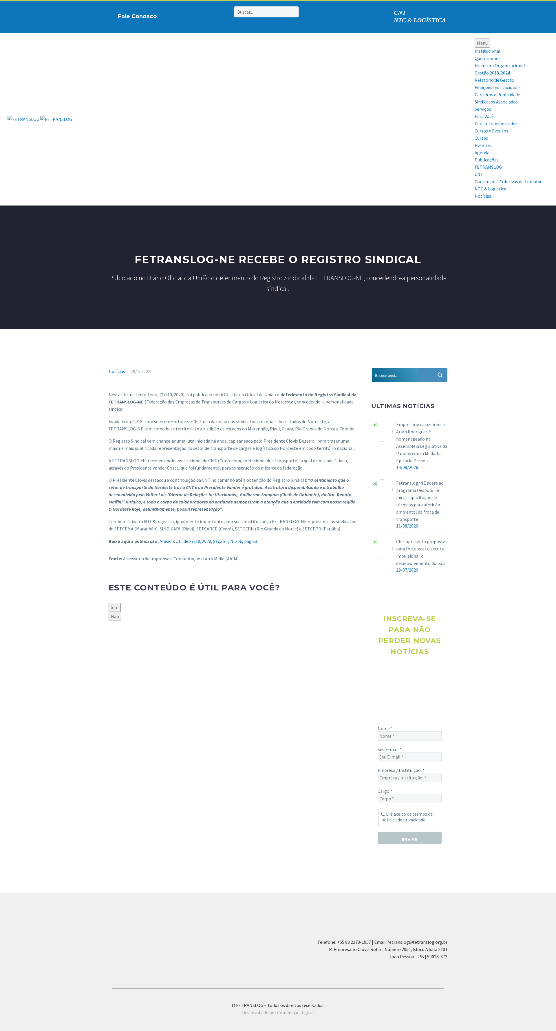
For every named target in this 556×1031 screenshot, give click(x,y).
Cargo (385, 791)
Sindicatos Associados (496, 102)
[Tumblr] (137, 640)
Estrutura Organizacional (500, 65)
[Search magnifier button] (440, 375)
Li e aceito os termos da (407, 817)
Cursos (481, 138)
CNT (400, 12)
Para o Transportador (496, 123)
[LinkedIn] (146, 640)
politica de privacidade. (403, 820)
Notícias (483, 196)
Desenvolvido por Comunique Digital (278, 1012)
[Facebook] (189, 15)
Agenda (482, 152)
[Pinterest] (207, 15)
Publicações (487, 160)
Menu (482, 43)
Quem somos (488, 58)
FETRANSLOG (488, 167)
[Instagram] (198, 15)
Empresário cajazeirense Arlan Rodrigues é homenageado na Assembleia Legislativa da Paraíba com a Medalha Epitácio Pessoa (421, 442)
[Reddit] (154, 640)
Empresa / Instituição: (401, 770)
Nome (385, 728)
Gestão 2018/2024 (492, 73)
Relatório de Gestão (494, 80)
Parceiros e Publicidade (497, 94)
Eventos (483, 145)
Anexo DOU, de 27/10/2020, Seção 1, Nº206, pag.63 (208, 541)
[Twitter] (120, 640)
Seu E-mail (390, 749)
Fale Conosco (137, 16)
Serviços (483, 109)
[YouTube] (216, 15)
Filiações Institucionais (498, 87)
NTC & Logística (490, 189)
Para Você (484, 116)
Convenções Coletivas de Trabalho (509, 181)
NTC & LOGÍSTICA (420, 20)
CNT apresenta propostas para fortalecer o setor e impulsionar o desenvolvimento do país (421, 552)
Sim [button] (114, 607)
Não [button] (115, 616)
